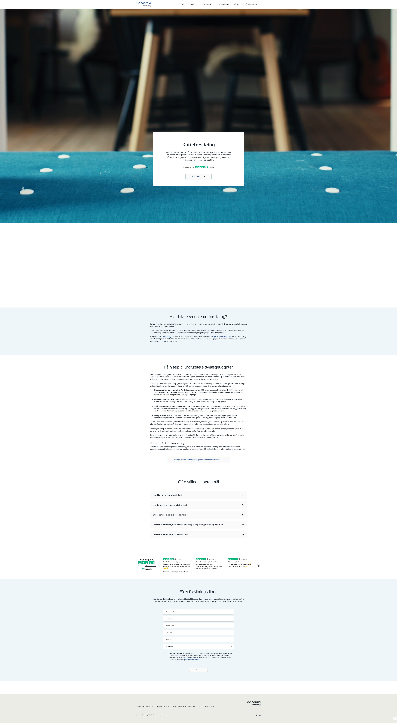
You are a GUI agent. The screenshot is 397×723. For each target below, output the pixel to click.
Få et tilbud (197, 176)
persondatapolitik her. (192, 660)
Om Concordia (224, 4)
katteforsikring (164, 336)
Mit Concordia (252, 4)
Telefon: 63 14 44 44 (193, 707)
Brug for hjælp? (207, 4)
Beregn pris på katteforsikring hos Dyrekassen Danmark (197, 460)
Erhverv (192, 4)
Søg (238, 4)
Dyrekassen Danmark (222, 336)
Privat (182, 4)
